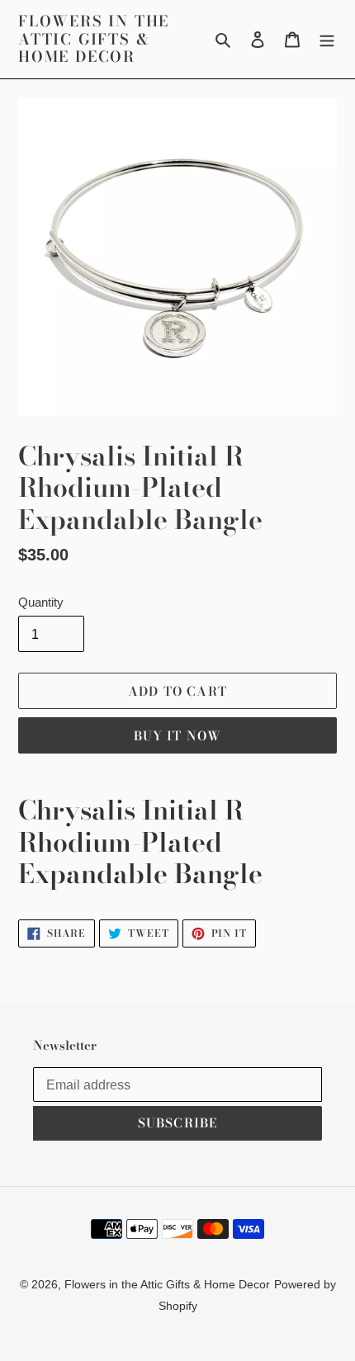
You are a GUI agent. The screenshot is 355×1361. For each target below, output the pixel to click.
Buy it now (178, 735)
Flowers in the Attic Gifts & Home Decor (93, 39)
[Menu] (327, 40)
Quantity (41, 602)
